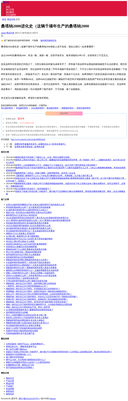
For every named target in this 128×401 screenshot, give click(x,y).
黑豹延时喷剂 (68, 108)
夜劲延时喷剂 (52, 108)
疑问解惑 (10, 12)
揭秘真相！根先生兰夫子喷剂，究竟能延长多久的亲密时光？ (33, 289)
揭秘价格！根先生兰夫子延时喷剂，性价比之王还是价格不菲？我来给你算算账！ (42, 297)
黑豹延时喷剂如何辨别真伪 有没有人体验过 (25, 320)
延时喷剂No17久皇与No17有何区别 (21, 215)
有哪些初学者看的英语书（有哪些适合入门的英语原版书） (40, 144)
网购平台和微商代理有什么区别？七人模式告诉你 (28, 362)
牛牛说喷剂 (11, 15)
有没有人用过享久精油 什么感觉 (20, 241)
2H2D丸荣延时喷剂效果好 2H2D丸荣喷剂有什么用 (28, 226)
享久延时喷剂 (7, 108)
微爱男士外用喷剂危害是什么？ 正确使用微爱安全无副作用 (32, 270)
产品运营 (10, 381)
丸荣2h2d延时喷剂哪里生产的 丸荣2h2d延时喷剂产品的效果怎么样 (35, 205)
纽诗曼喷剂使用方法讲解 (17, 312)
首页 (8, 7)
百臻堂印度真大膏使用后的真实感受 (22, 331)
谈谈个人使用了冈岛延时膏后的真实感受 (24, 328)
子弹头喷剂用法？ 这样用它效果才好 (22, 278)
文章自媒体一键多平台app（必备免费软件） (25, 344)
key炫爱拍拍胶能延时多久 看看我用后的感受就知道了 (29, 310)
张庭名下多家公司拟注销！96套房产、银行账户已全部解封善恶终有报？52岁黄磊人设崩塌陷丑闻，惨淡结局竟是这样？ (59, 352)
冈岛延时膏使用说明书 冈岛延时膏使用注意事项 (27, 223)
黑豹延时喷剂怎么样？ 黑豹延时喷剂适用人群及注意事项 (31, 268)
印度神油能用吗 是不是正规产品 (20, 333)
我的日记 (10, 378)
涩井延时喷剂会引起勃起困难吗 (20, 257)
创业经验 (10, 389)
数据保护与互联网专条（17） (19, 354)
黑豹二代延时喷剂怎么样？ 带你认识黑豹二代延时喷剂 (30, 273)
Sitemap (52, 398)
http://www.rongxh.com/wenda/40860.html (28, 139)
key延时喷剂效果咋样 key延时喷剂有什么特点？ (27, 210)
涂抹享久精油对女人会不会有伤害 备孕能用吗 (26, 244)
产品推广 (10, 386)
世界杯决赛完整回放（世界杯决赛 (29, 147)
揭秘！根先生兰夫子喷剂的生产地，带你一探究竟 (28, 307)
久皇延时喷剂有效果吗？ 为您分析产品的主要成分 (28, 262)
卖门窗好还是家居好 (15, 357)
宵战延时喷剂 (22, 108)
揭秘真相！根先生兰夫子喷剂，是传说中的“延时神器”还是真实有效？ (37, 302)
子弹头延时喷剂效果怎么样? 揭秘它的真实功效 (26, 281)
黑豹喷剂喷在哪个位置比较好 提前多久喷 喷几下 (27, 323)
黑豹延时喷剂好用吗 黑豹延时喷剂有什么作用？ (27, 260)
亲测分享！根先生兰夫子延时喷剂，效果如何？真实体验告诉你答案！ (37, 299)
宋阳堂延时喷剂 (83, 108)
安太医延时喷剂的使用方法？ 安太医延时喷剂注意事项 (30, 231)
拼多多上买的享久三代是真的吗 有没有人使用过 (27, 318)
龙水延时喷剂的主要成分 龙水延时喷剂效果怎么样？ (29, 228)
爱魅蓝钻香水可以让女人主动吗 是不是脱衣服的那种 (29, 239)
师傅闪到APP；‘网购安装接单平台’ (21, 346)
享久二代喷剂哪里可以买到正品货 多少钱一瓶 (26, 315)
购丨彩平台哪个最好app (16, 349)
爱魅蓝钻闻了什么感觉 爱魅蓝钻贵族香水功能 (26, 249)
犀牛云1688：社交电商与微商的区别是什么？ (26, 360)
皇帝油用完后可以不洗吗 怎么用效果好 (23, 254)
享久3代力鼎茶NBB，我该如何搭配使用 (23, 252)
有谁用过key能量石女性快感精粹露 (21, 247)
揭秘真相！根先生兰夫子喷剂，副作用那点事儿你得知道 (31, 283)
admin (3, 33)
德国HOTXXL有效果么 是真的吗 (20, 233)
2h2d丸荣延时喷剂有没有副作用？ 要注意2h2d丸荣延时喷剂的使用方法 (37, 218)
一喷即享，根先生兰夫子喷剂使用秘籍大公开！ (27, 286)
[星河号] (5, 2)
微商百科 (10, 394)
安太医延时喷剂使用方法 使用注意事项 (23, 325)
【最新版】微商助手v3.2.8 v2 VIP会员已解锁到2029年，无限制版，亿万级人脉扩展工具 (53, 176)
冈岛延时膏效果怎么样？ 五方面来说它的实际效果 (28, 207)
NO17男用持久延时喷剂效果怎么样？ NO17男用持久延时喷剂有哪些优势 (38, 220)
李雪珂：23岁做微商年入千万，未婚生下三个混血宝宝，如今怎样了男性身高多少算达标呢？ (56, 165)
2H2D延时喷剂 (37, 108)
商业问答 (11, 19)
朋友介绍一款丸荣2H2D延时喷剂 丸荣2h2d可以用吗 (29, 212)
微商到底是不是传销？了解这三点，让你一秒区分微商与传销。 (43, 157)
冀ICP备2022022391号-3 (29, 398)
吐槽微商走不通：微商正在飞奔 (20, 365)
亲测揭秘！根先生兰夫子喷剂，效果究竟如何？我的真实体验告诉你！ (37, 291)
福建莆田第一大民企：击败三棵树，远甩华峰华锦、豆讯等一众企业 (45, 173)
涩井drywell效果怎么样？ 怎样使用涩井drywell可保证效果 (31, 276)
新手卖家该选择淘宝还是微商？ (20, 367)
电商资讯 (10, 391)
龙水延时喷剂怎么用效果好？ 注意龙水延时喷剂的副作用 (31, 265)
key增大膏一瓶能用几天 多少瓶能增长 (22, 236)
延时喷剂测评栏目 (48, 40)
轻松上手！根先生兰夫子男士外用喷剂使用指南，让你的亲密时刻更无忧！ (39, 294)
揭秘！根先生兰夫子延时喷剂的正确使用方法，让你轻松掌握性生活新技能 (39, 304)
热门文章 (10, 9)
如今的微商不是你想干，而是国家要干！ (33, 189)
